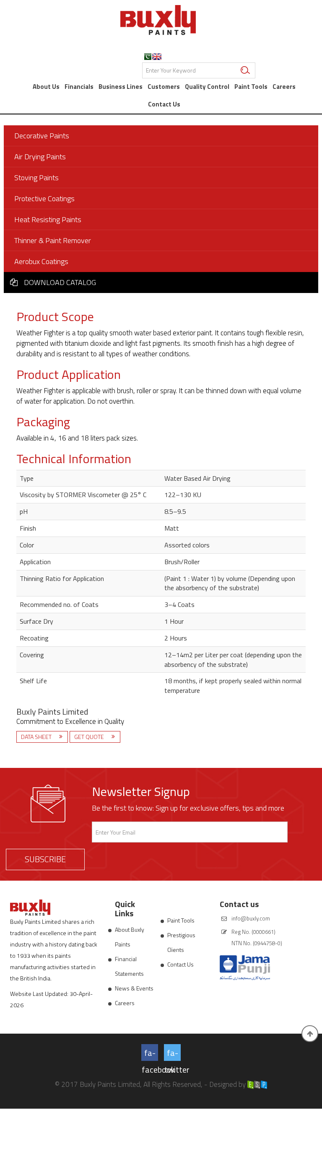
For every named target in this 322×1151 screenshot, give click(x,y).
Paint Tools (250, 86)
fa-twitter (172, 1053)
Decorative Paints (41, 135)
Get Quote (89, 736)
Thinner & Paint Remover (52, 240)
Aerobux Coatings (41, 261)
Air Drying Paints (40, 156)
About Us (46, 86)
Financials (79, 86)
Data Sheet (37, 736)
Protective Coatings (44, 198)
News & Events (134, 988)
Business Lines (121, 86)
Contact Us (164, 104)
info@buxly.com (250, 918)
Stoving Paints (36, 177)
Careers (284, 86)
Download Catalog (60, 282)
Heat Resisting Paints (47, 219)
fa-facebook (150, 1053)
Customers (164, 86)
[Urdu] (146, 56)
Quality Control (207, 86)
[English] (156, 56)
